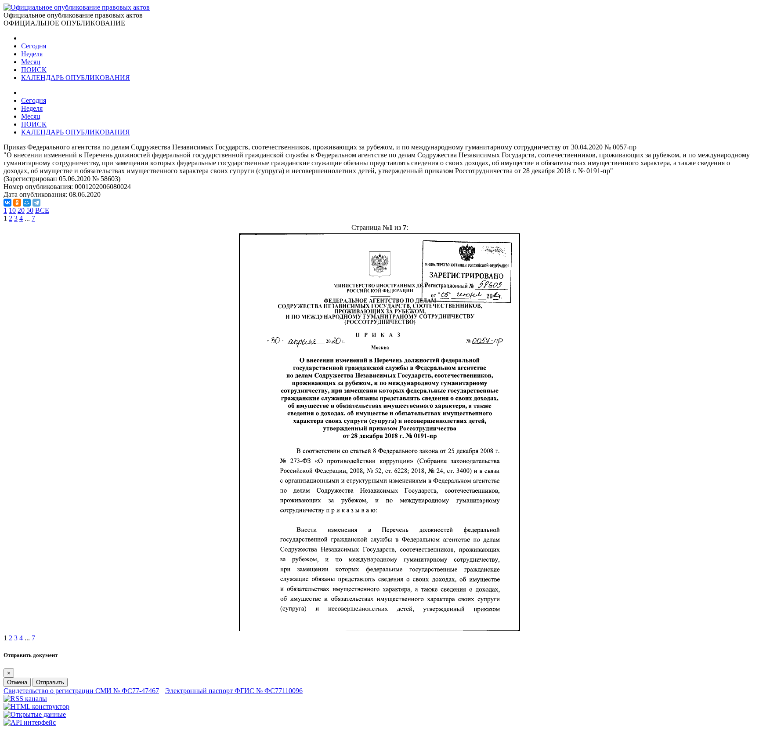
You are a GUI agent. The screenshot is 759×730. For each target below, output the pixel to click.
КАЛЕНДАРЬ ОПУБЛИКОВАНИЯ (75, 77)
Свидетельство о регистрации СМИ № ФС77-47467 (81, 690)
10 (12, 210)
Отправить (50, 682)
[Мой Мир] (27, 203)
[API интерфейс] (30, 722)
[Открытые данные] (35, 714)
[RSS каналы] (25, 698)
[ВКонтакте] (7, 203)
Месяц (30, 61)
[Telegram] (36, 203)
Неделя (32, 54)
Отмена (17, 682)
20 (21, 210)
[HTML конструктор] (36, 706)
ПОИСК (34, 69)
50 (29, 210)
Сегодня (33, 46)
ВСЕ (42, 210)
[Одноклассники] (17, 203)
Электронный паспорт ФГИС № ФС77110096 (234, 690)
